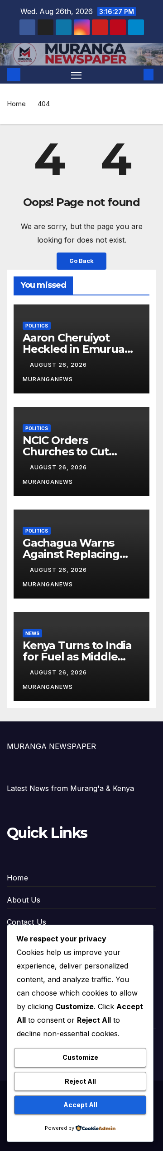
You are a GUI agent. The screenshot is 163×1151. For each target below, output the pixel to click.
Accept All (80, 1105)
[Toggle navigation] (76, 74)
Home (16, 103)
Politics (36, 325)
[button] (135, 74)
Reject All (80, 1081)
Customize (80, 1057)
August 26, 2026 (59, 364)
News (32, 633)
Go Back (81, 260)
